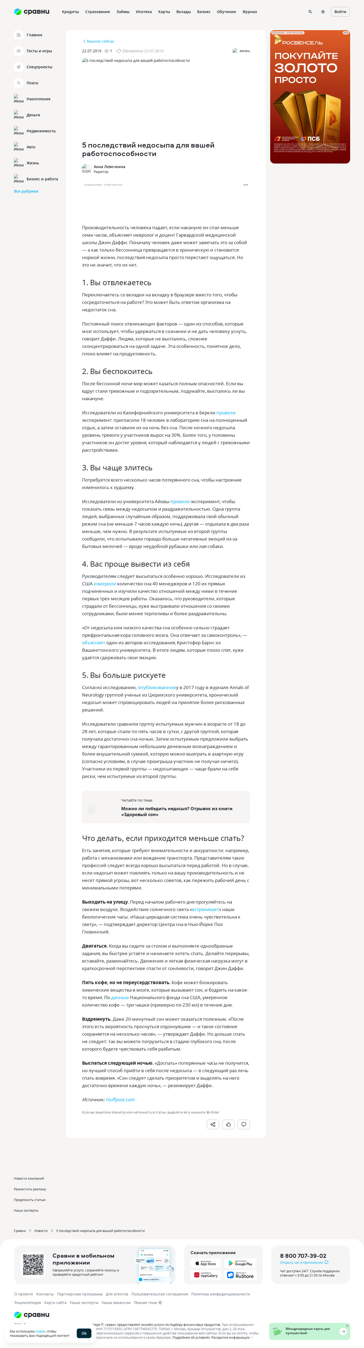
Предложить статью (30, 1200)
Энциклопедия (27, 1302)
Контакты (45, 1294)
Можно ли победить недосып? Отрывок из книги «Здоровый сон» (177, 811)
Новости (41, 1230)
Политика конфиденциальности (220, 1294)
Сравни (20, 1230)
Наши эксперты (26, 1210)
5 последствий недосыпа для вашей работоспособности (100, 1230)
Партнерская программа (80, 1294)
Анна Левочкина (109, 166)
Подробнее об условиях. (191, 1337)
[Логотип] (137, 1315)
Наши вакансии (116, 1302)
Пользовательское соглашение (159, 1294)
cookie (40, 1331)
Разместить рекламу (30, 1189)
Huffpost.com (120, 1099)
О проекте (23, 1294)
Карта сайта (55, 1302)
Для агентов (117, 1294)
